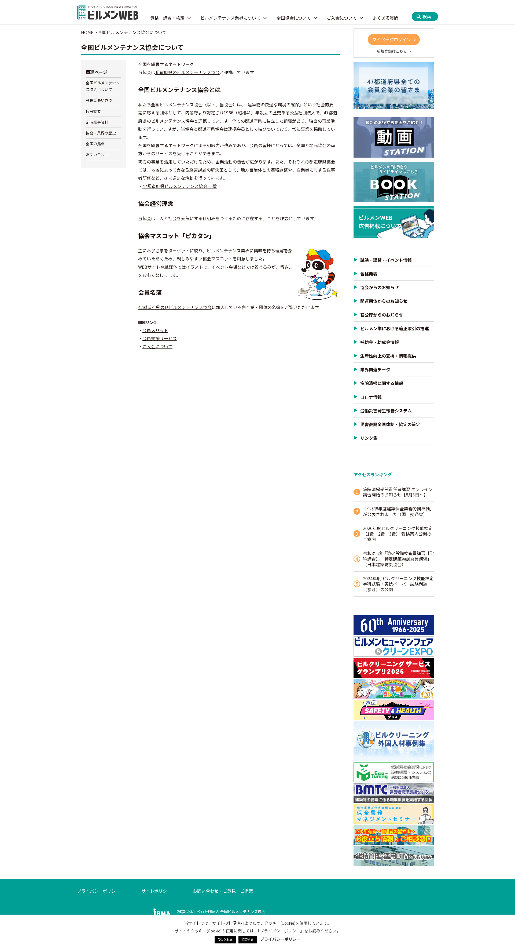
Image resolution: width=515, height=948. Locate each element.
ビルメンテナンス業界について (230, 17)
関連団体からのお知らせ (383, 301)
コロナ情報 (371, 397)
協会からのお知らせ (379, 287)
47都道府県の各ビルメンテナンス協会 (175, 307)
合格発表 (368, 273)
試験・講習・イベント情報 (386, 260)
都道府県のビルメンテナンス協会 (187, 72)
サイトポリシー (156, 891)
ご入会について (342, 17)
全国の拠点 (95, 143)
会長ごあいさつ (99, 100)
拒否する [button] (247, 939)
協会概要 (93, 111)
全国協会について (294, 17)
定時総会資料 (97, 122)
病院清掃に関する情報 (381, 383)
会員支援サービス (159, 338)
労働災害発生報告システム (386, 410)
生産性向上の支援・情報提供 (388, 356)
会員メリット (155, 330)
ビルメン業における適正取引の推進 (394, 328)
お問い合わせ (97, 154)
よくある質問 (385, 17)
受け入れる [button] (225, 939)
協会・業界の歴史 (101, 133)
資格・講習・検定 (167, 17)
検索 (426, 16)
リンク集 (368, 438)
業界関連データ (375, 369)
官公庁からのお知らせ (381, 314)
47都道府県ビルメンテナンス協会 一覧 (179, 186)
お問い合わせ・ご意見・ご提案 (223, 891)
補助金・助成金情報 (379, 342)
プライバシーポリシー (98, 891)
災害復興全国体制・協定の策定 (390, 424)
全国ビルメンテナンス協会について (103, 86)
